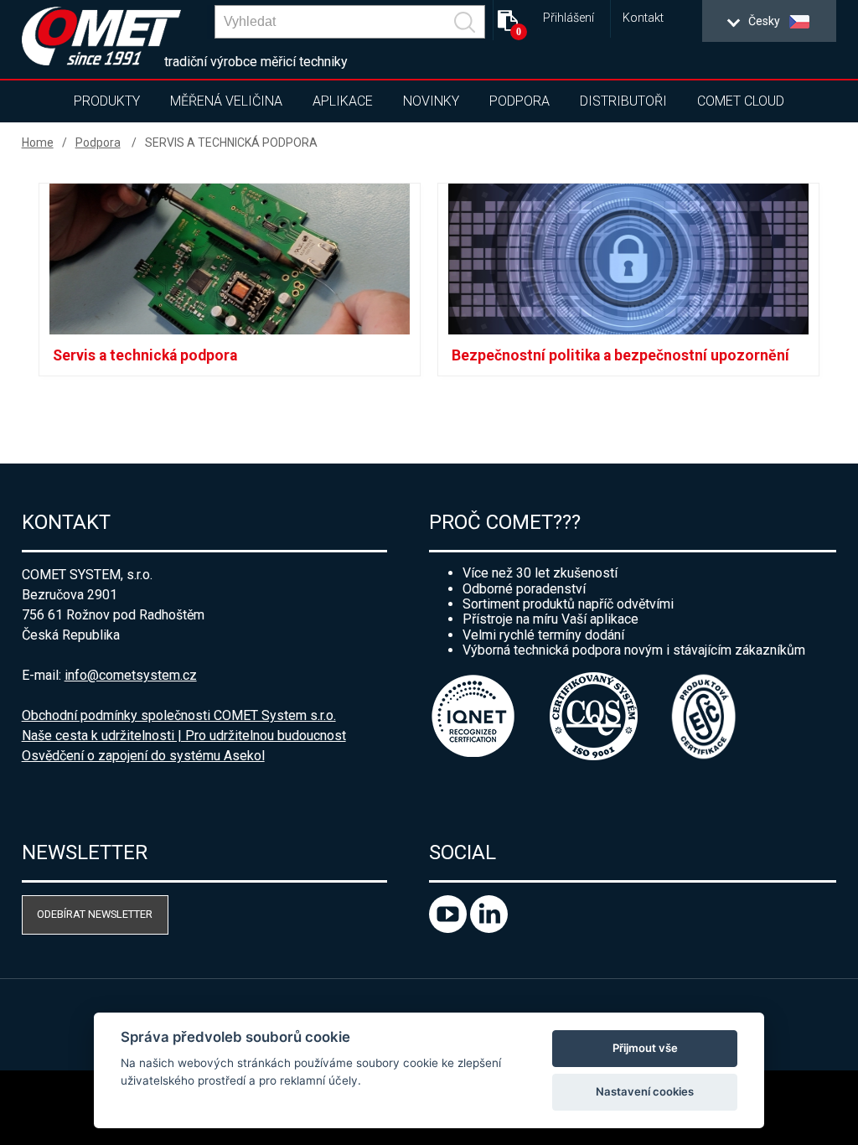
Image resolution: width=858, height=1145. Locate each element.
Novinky (431, 101)
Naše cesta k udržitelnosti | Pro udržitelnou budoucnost (184, 735)
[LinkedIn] (489, 928)
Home (38, 142)
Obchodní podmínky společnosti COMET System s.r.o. (179, 715)
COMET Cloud (740, 101)
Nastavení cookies (645, 1091)
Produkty (107, 101)
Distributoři (623, 101)
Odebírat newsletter (94, 914)
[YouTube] (449, 928)
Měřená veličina (226, 101)
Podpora (519, 101)
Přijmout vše (645, 1047)
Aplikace (343, 101)
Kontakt (643, 18)
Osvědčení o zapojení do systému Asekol (143, 756)
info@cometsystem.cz (131, 675)
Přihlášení (568, 18)
